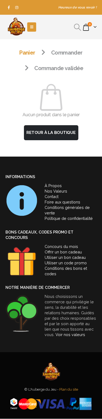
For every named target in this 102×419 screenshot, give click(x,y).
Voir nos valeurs (70, 334)
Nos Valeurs (56, 191)
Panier (27, 52)
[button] (77, 27)
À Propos (53, 185)
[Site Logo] (16, 27)
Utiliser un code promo (66, 263)
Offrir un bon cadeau (63, 252)
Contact (51, 196)
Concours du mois (61, 246)
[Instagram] (16, 7)
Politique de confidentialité (69, 218)
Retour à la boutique (51, 132)
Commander (67, 52)
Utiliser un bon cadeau (65, 257)
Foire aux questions (62, 202)
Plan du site (68, 389)
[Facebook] (9, 7)
